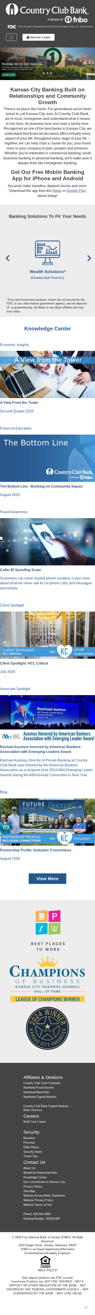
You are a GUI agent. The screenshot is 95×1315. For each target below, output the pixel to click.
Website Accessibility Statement (44, 1195)
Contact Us (34, 1162)
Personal (29, 1142)
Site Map (29, 1191)
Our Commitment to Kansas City (44, 1182)
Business (29, 1138)
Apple (57, 191)
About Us (29, 1168)
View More (47, 878)
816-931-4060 (42, 1214)
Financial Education (15, 428)
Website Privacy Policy (38, 1200)
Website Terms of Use (37, 1204)
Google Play (76, 191)
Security (31, 1132)
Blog (3, 792)
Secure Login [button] (39, 37)
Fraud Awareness (14, 512)
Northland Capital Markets (40, 1096)
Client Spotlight (12, 605)
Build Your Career (34, 1121)
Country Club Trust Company (42, 1083)
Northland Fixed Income (38, 1087)
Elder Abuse (31, 1147)
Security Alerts (32, 1151)
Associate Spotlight (15, 689)
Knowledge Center (35, 1177)
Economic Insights (14, 345)
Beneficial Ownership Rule (40, 1172)
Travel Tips (30, 1156)
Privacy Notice (32, 1186)
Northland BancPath (36, 1092)
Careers (31, 1115)
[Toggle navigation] (11, 37)
